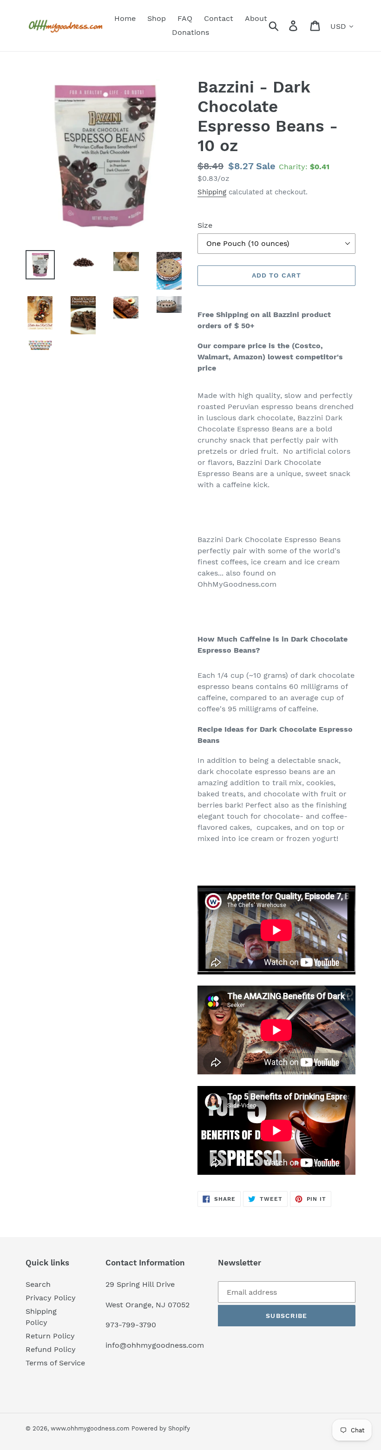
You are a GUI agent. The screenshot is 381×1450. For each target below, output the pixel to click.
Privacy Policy (51, 1297)
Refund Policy (51, 1349)
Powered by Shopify (160, 1428)
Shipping (211, 192)
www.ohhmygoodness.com (90, 1428)
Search (38, 1284)
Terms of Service (55, 1362)
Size (204, 225)
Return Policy (50, 1335)
